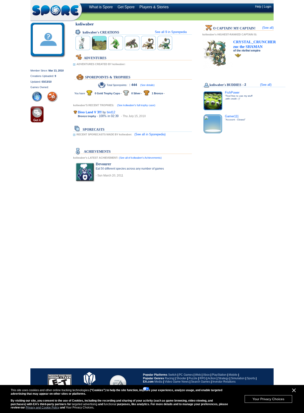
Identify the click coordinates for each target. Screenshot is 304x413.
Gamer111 (232, 116)
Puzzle (193, 378)
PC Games (186, 374)
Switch (172, 374)
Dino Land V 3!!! (90, 112)
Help (258, 6)
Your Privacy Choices (268, 399)
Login (267, 6)
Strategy (223, 378)
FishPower (232, 92)
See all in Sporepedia (171, 32)
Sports (251, 378)
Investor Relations (224, 381)
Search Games (200, 381)
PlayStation (219, 374)
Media (158, 381)
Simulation (238, 378)
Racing (169, 378)
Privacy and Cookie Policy (42, 407)
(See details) (147, 85)
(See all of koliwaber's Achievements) (140, 157)
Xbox (206, 374)
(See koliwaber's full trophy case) (136, 105)
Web (198, 374)
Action (212, 378)
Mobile (233, 374)
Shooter (181, 378)
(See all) (268, 27)
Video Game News (177, 381)
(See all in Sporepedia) (150, 134)
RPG (203, 378)
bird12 (111, 112)
